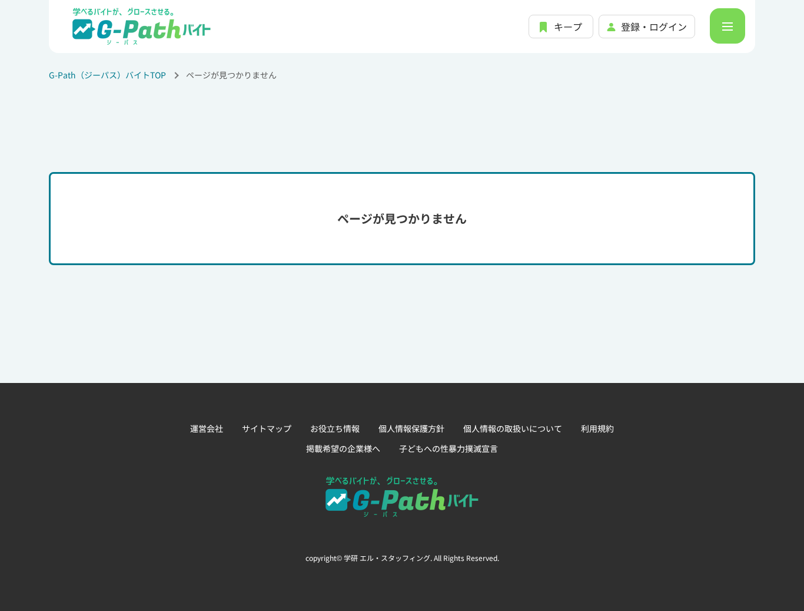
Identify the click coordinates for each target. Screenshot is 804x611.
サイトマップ (266, 428)
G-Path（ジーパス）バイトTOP (107, 75)
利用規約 (597, 428)
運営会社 (206, 428)
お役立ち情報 (335, 428)
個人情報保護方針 (411, 428)
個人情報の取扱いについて (512, 428)
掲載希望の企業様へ (343, 448)
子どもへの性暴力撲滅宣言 (448, 448)
